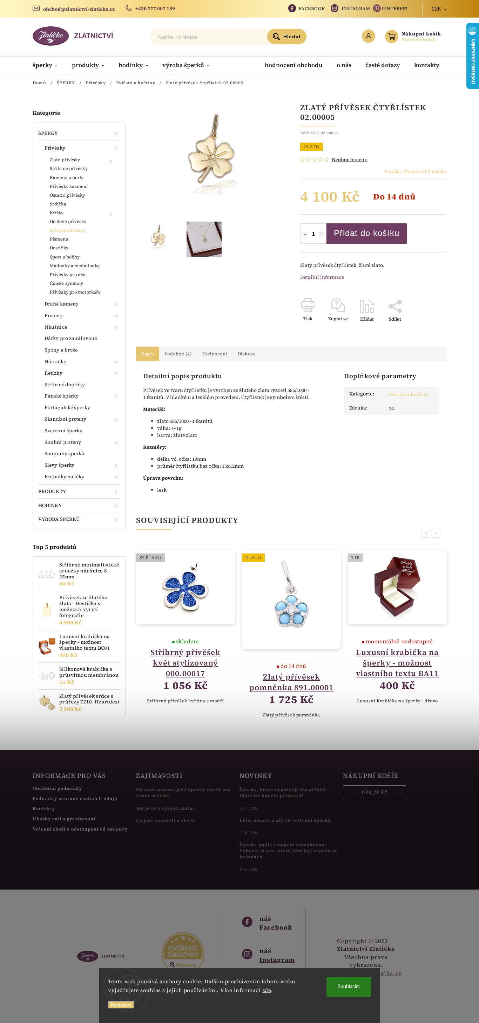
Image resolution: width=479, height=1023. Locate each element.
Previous (427, 533)
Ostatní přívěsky (67, 195)
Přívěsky (55, 147)
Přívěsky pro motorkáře (75, 292)
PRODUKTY (52, 491)
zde (266, 990)
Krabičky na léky (65, 476)
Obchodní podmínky (57, 788)
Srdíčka (58, 204)
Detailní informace (322, 277)
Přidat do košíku (366, 233)
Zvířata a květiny (68, 230)
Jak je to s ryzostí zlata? (165, 808)
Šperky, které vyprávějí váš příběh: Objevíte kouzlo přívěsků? (283, 793)
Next (437, 533)
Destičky (59, 248)
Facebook (312, 9)
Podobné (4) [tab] (178, 354)
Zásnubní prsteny (66, 418)
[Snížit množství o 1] (305, 234)
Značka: (415, 171)
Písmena (59, 239)
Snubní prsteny (63, 442)
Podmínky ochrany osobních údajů (75, 798)
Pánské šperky (62, 395)
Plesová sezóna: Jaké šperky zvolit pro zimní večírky (183, 793)
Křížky (57, 213)
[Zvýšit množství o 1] (321, 234)
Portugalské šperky (67, 407)
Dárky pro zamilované (71, 338)
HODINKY (50, 505)
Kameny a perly (66, 178)
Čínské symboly (66, 283)
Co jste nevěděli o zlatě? (166, 821)
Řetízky (53, 372)
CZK (436, 9)
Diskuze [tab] (247, 354)
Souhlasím (349, 986)
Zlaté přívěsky (65, 160)
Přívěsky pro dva (68, 274)
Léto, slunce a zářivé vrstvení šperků (285, 820)
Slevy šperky (59, 464)
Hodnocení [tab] (214, 354)
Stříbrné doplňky (65, 384)
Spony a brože (61, 349)
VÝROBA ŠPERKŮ (59, 519)
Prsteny (54, 315)
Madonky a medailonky (75, 266)
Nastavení (121, 1005)
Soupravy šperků (65, 453)
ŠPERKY (48, 133)
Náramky (56, 361)
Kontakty (44, 809)
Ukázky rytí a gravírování (64, 819)
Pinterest (395, 9)
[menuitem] (49, 65)
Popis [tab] (147, 354)
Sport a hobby (65, 257)
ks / (374, 792)
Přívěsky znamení (69, 186)
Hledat (292, 36)
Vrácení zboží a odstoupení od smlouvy (80, 829)
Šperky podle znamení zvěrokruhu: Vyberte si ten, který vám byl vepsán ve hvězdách (289, 851)
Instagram (356, 9)
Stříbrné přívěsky (69, 168)
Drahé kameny (62, 303)
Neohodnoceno (349, 159)
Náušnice (56, 326)
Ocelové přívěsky (68, 221)
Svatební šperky (64, 430)
